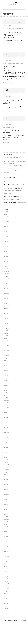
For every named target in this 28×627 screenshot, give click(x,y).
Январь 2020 (6, 372)
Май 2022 (5, 310)
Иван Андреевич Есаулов (10, 97)
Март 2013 (6, 576)
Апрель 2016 (6, 484)
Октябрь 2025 (6, 229)
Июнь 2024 (6, 256)
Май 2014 (5, 541)
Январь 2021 (6, 348)
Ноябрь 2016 (6, 467)
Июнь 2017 (6, 449)
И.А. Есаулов (17, 28)
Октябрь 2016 (6, 469)
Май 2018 (5, 422)
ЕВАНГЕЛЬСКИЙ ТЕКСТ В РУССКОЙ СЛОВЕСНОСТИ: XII (15, 165)
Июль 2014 (6, 536)
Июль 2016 (6, 477)
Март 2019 (6, 397)
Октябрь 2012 (6, 588)
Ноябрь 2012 (6, 586)
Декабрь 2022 (6, 298)
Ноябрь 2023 (6, 273)
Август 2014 (6, 534)
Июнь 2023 (6, 283)
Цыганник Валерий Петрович (17, 63)
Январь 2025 (6, 241)
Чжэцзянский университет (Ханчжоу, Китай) (12, 168)
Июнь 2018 (6, 420)
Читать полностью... (8, 47)
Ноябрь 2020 (6, 353)
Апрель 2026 (6, 216)
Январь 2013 (6, 581)
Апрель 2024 (6, 261)
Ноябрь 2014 (6, 526)
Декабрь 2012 (6, 583)
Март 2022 (6, 315)
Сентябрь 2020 (6, 358)
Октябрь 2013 (6, 558)
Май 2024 (5, 258)
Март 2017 (6, 457)
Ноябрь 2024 (6, 246)
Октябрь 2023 (6, 276)
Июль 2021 (6, 333)
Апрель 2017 (6, 454)
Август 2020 (6, 360)
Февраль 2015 (6, 519)
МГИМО (16, 97)
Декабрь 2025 (6, 224)
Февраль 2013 (6, 578)
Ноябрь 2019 (6, 377)
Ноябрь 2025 (6, 226)
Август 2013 (6, 563)
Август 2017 (6, 444)
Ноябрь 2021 (6, 323)
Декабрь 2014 (6, 524)
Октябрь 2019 (6, 380)
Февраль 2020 (6, 370)
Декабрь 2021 (6, 320)
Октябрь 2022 (6, 303)
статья (20, 29)
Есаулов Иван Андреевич (17, 125)
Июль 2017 (6, 447)
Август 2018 (6, 415)
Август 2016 (6, 474)
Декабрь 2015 (6, 494)
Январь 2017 (6, 462)
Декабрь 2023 (6, 271)
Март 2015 (6, 516)
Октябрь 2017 (6, 439)
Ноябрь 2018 (6, 407)
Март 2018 (6, 427)
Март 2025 (6, 236)
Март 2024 (6, 263)
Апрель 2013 (6, 573)
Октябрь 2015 (6, 499)
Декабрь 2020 (6, 350)
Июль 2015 (6, 506)
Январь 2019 (6, 402)
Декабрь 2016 (6, 464)
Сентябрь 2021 (6, 328)
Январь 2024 (6, 268)
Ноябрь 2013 (6, 556)
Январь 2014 (6, 551)
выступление (10, 125)
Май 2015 (5, 511)
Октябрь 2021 (6, 325)
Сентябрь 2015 (6, 501)
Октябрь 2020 (6, 355)
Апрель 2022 (6, 313)
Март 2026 (6, 219)
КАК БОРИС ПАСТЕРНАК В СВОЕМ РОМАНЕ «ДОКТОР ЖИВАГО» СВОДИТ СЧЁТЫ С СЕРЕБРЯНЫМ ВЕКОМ (14, 198)
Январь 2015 (6, 521)
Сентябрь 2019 (6, 382)
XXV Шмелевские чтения (10, 28)
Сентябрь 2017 (6, 442)
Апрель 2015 (6, 514)
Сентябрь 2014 (6, 531)
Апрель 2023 (6, 288)
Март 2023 (6, 291)
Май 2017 (5, 452)
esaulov (10, 25)
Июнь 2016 (6, 479)
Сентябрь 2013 (6, 561)
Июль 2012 (6, 596)
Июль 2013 (6, 566)
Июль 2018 (6, 417)
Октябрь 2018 (6, 410)
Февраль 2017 (6, 459)
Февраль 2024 (6, 266)
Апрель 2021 (6, 340)
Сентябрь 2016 (6, 472)
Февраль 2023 (6, 293)
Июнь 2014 (6, 539)
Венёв (6, 125)
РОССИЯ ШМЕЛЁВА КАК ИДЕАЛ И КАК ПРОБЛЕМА (12, 35)
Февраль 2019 (6, 400)
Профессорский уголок (7, 63)
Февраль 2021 (6, 345)
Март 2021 (6, 343)
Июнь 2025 (6, 231)
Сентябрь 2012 (6, 591)
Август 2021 (6, 330)
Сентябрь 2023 (6, 278)
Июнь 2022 (6, 308)
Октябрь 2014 (6, 529)
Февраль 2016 (6, 489)
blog (4, 60)
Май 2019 (5, 392)
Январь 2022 (6, 318)
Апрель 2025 (6, 234)
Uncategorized (6, 26)
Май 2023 (5, 286)
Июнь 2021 (6, 335)
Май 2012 (5, 601)
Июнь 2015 (6, 509)
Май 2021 (5, 338)
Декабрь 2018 (6, 405)
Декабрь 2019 (6, 375)
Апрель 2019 (6, 395)
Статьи (10, 26)
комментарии (19, 21)
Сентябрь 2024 (6, 251)
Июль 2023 (6, 281)
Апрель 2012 (6, 603)
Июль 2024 (6, 253)
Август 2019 (6, 385)
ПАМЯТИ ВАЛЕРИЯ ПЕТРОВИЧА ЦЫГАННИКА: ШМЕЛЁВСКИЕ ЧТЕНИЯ (14, 69)
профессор (20, 97)
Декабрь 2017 (6, 434)
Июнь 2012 (6, 598)
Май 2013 (5, 571)
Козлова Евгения (8, 188)
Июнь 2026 (6, 211)
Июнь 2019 (6, 390)
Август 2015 (6, 504)
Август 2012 (6, 593)
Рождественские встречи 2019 (8, 127)
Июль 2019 (6, 387)
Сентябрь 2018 (6, 412)
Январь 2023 (6, 296)
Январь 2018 (6, 432)
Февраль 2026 (6, 221)
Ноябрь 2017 (6, 437)
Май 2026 (5, 214)
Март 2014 (6, 546)
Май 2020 (5, 365)
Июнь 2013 (6, 568)
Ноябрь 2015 (6, 496)
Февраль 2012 (6, 608)
